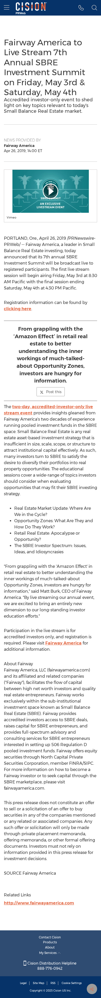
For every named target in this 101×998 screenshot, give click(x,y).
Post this (53, 392)
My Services (48, 953)
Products (50, 942)
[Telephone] (81, 8)
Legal (23, 983)
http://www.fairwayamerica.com (39, 903)
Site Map (38, 983)
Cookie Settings (72, 983)
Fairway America (63, 643)
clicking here (17, 308)
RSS (53, 983)
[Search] (94, 8)
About (50, 947)
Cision (57, 990)
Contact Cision (50, 937)
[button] (50, 191)
